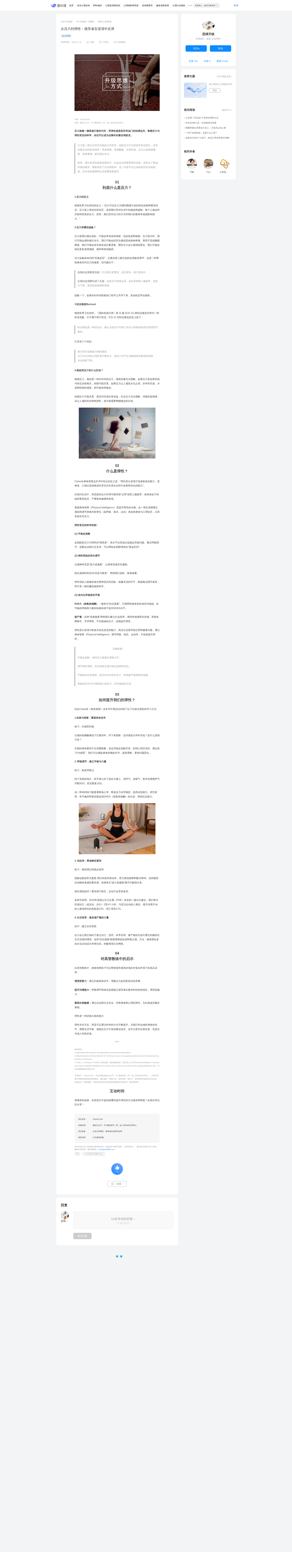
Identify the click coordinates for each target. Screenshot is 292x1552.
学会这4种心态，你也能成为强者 (201, 123)
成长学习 (226, 110)
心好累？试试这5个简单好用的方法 (202, 118)
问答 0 (207, 61)
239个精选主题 (223, 76)
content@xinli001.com (106, 1149)
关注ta (196, 48)
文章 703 (193, 61)
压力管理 (66, 36)
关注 (215, 90)
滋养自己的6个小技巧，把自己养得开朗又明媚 (207, 138)
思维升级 (208, 34)
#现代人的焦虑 (104, 22)
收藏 (118, 1184)
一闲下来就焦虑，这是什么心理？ (201, 133)
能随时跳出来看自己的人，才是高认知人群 (206, 128)
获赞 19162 (222, 61)
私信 (220, 48)
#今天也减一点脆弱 (85, 22)
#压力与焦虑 (67, 22)
